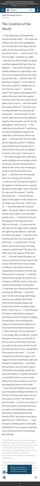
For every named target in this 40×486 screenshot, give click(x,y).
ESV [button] (31, 10)
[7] (23, 249)
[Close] (29, 467)
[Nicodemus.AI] (4, 472)
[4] (25, 128)
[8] (35, 331)
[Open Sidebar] (20, 484)
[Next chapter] (35, 477)
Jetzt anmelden (22, 5)
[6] (26, 192)
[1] (21, 81)
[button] (38, 4)
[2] (8, 92)
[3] (21, 106)
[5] (25, 142)
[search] (18, 10)
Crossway (7, 17)
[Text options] (37, 10)
